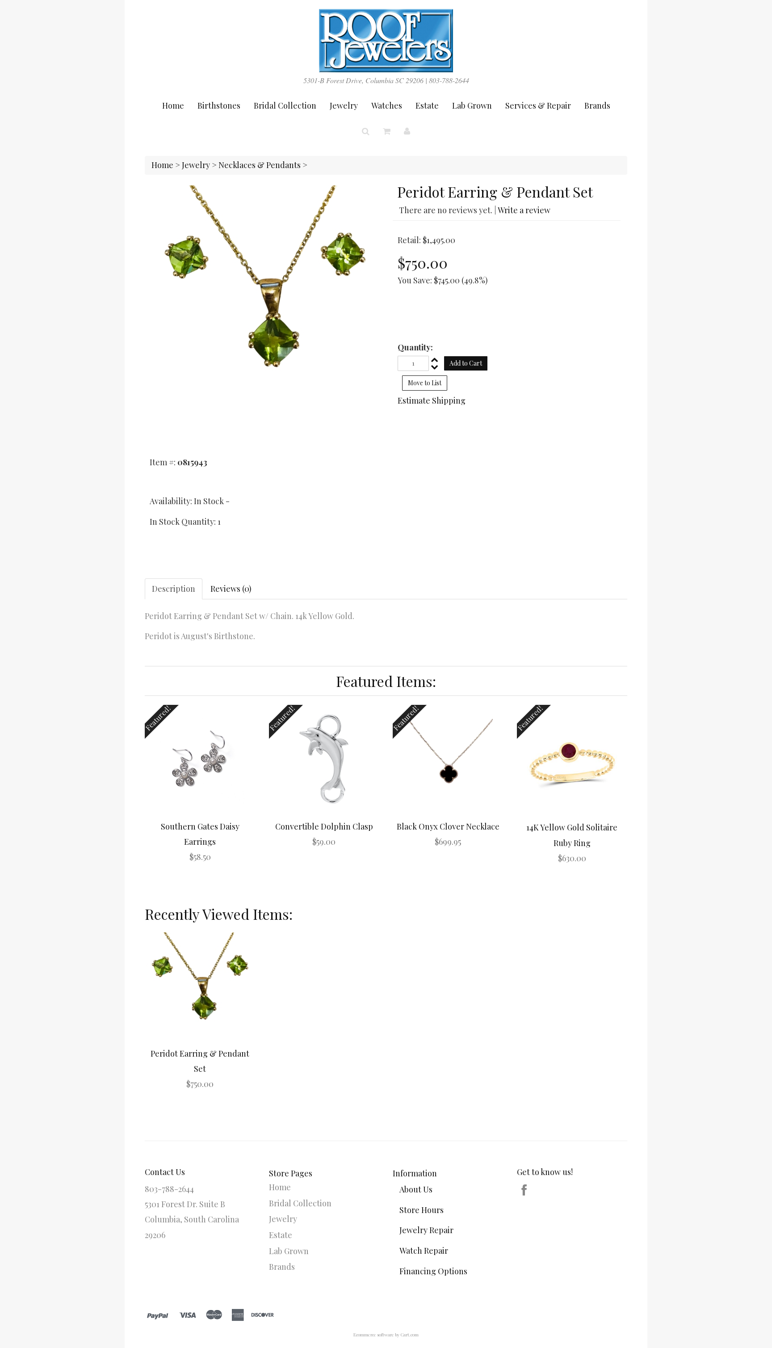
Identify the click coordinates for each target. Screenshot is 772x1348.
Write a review (524, 210)
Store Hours (421, 1210)
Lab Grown (472, 105)
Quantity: (415, 347)
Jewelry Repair (426, 1230)
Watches (386, 105)
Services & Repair (538, 105)
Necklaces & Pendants (259, 165)
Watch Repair (423, 1250)
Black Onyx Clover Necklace (448, 826)
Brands (597, 105)
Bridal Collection (285, 105)
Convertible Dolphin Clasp (324, 826)
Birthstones (218, 105)
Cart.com (409, 1334)
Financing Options (433, 1271)
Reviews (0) (231, 588)
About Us (415, 1189)
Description (173, 588)
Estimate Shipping (432, 400)
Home (173, 105)
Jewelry (344, 105)
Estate (427, 105)
